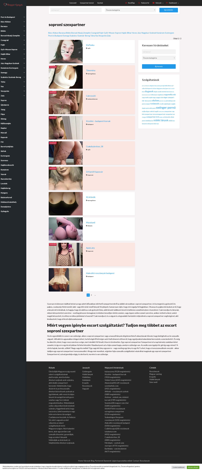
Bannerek (107, 461)
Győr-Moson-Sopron (112, 33)
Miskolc (89, 226)
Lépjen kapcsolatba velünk (122, 461)
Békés (68, 33)
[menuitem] (130, 3)
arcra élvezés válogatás (148, 85)
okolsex (155, 100)
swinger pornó (166, 107)
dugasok (149, 91)
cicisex (154, 88)
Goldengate (87, 371)
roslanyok (154, 103)
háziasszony (109, 371)
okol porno (148, 101)
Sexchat (100, 3)
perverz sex (162, 101)
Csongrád (95, 33)
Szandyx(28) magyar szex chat (117, 403)
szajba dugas (146, 111)
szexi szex (161, 111)
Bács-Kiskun (53, 33)
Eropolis (85, 383)
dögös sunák (157, 91)
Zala (109, 35)
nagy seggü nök (158, 97)
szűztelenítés (167, 117)
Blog (92, 461)
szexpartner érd (152, 117)
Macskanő (90, 222)
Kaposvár (90, 175)
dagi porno (160, 88)
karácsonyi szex (146, 94)
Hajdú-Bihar (126, 33)
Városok (158, 3)
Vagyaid (85, 389)
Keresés (169, 10)
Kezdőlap (131, 3)
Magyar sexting (155, 374)
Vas (96, 35)
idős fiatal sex (170, 91)
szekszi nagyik (154, 111)
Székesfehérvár (92, 99)
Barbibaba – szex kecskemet (115, 449)
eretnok (164, 91)
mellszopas (153, 95)
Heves (134, 33)
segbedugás (167, 104)
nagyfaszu (161, 95)
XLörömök (90, 197)
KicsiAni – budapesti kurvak (98, 121)
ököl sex (156, 124)
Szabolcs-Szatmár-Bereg (80, 35)
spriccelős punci (151, 108)
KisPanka (90, 45)
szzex (161, 117)
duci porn (165, 88)
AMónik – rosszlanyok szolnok (116, 391)
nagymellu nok (170, 94)
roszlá (161, 104)
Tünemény (90, 70)
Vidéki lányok (87, 374)
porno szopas (146, 104)
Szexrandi (72, 3)
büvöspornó (148, 88)
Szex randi (153, 382)
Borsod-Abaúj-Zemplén (81, 33)
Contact (136, 461)
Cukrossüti (91, 96)
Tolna (92, 35)
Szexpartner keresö (87, 3)
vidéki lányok (160, 120)
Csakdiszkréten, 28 (94, 146)
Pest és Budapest (55, 35)
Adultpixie (86, 380)
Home (80, 461)
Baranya (62, 33)
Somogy (66, 35)
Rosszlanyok (87, 386)
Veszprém (102, 35)
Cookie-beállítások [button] (178, 467)
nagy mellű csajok (147, 97)
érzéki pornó (149, 124)
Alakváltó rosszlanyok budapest (100, 273)
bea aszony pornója (159, 85)
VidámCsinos (110, 380)
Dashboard (173, 3)
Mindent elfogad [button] (193, 467)
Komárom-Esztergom (165, 33)
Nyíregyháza (91, 74)
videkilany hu (149, 120)
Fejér (101, 33)
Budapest (90, 124)
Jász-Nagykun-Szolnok (146, 33)
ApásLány (90, 248)
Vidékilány (86, 377)
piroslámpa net (170, 101)
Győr (88, 48)
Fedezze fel (145, 3)
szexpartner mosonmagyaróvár (154, 114)
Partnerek (99, 461)
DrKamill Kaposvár (94, 172)
